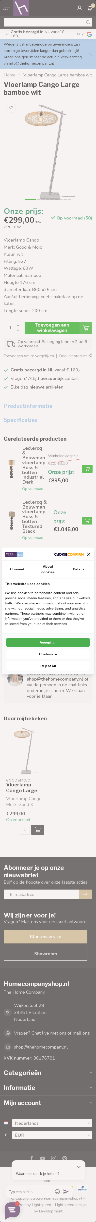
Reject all (48, 666)
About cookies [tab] (48, 569)
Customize (48, 654)
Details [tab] (78, 569)
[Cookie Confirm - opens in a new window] (69, 554)
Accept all (48, 642)
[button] (88, 554)
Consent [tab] (17, 569)
